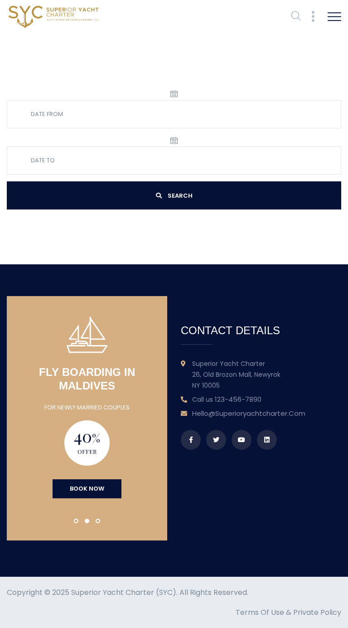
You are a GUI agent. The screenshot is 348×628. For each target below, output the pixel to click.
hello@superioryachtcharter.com (248, 413)
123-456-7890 (238, 399)
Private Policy (317, 612)
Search (179, 195)
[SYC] (53, 16)
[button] (76, 521)
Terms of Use (260, 612)
